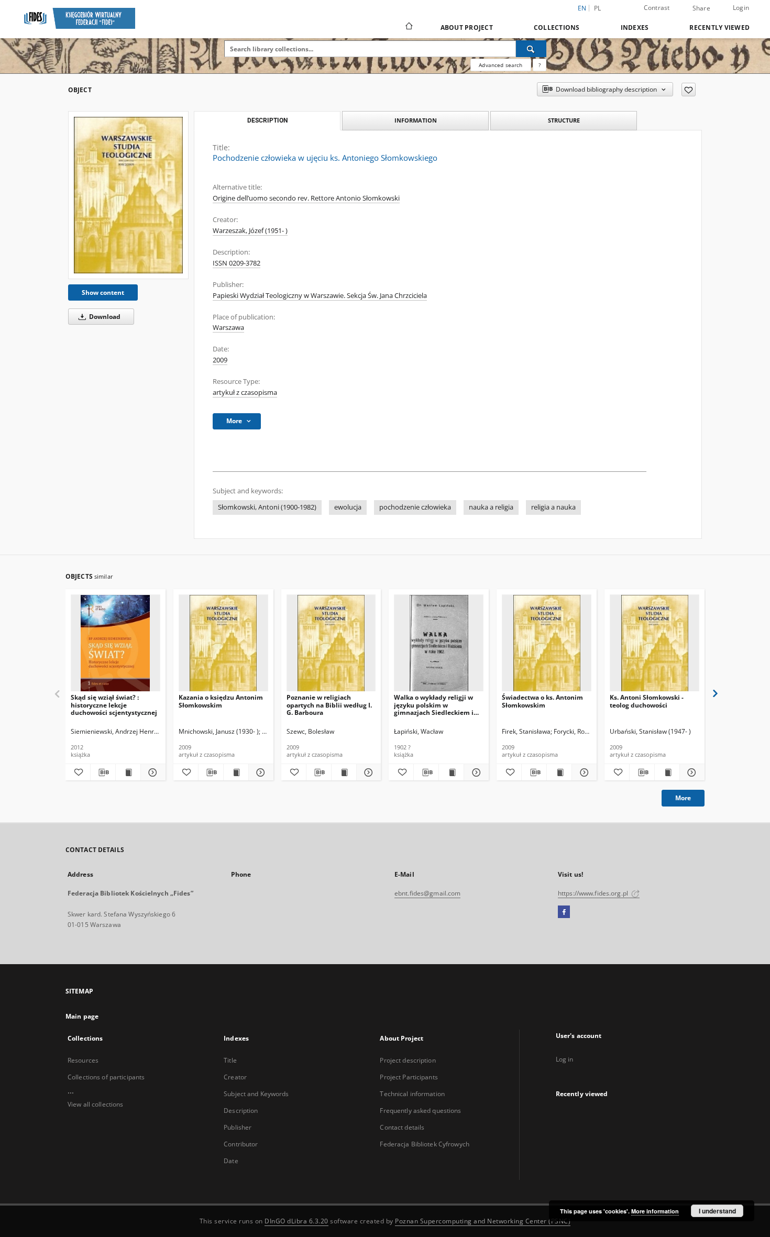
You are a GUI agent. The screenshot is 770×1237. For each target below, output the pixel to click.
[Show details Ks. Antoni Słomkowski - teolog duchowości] (690, 772)
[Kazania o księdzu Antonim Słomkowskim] (223, 643)
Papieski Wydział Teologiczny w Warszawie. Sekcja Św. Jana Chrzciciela (320, 295)
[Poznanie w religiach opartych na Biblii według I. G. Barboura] (331, 643)
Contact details (402, 1127)
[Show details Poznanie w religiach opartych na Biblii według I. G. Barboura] (367, 772)
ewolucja (347, 507)
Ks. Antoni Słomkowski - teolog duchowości (647, 701)
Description (241, 1110)
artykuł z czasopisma (245, 392)
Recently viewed (719, 27)
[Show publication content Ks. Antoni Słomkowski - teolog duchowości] (667, 772)
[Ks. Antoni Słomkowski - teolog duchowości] (654, 643)
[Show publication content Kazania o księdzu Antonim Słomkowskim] (236, 772)
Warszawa (228, 327)
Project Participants (408, 1077)
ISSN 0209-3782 (236, 263)
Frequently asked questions (420, 1110)
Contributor (241, 1144)
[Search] (531, 48)
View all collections (95, 1104)
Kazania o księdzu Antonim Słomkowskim (221, 701)
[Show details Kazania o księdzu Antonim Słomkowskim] (259, 772)
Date (231, 1160)
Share (701, 8)
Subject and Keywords (256, 1093)
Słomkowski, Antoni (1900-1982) (267, 507)
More (683, 797)
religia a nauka (553, 507)
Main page (81, 1016)
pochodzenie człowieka (415, 507)
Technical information (412, 1093)
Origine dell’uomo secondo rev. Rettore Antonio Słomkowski (306, 198)
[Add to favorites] (688, 89)
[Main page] (408, 27)
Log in (565, 1059)
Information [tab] (415, 120)
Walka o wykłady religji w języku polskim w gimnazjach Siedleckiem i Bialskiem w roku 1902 (434, 704)
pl (597, 8)
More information (655, 1211)
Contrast (657, 7)
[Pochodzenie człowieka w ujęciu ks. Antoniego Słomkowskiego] (128, 195)
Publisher (237, 1127)
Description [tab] (267, 120)
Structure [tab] (564, 120)
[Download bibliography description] (103, 772)
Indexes (635, 27)
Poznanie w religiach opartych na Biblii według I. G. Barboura (329, 704)
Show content (103, 292)
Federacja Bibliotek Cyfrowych (424, 1144)
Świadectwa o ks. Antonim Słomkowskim (542, 701)
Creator (235, 1077)
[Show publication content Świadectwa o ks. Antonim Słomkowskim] (559, 772)
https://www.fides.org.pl (594, 893)
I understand (717, 1211)
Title (230, 1060)
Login (741, 7)
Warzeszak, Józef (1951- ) (250, 230)
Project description (407, 1060)
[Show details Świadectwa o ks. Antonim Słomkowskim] (582, 772)
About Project (467, 27)
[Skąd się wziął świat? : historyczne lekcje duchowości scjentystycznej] (115, 643)
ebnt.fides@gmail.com (427, 893)
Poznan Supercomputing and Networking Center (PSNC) (482, 1221)
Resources (83, 1060)
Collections (557, 27)
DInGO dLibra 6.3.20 (296, 1221)
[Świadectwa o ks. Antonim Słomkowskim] (546, 643)
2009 (220, 360)
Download (103, 316)
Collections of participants (106, 1077)
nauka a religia (491, 507)
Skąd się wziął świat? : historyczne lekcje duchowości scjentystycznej (114, 704)
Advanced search (500, 65)
